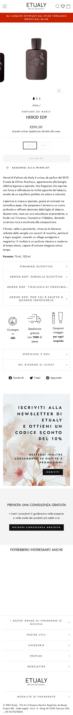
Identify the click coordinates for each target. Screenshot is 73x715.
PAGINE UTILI (36, 634)
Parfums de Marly (36, 111)
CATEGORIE (36, 645)
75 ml (44, 145)
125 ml (30, 145)
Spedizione (34, 131)
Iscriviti (53, 472)
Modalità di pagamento (36, 696)
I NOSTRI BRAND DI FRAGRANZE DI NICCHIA (36, 622)
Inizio (35, 105)
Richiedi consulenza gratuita (36, 527)
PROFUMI (36, 655)
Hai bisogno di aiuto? (36, 364)
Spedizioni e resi (36, 354)
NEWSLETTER (36, 666)
